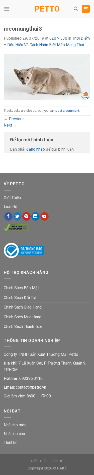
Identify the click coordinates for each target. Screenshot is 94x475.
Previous (14, 118)
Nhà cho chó (14, 433)
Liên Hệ (10, 206)
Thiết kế (10, 442)
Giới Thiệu (12, 197)
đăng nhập (35, 149)
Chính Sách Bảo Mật (21, 287)
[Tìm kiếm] (76, 9)
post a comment (67, 110)
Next (10, 125)
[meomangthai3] (47, 77)
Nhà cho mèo (15, 425)
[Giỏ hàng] (86, 9)
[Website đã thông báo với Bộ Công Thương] (24, 250)
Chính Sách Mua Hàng (22, 317)
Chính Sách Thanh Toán (23, 326)
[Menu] (7, 9)
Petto (47, 9)
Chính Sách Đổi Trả (20, 297)
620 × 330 (58, 38)
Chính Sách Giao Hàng (23, 307)
